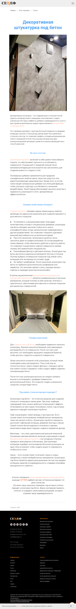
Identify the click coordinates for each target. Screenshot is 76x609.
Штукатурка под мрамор (46, 537)
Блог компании (24, 10)
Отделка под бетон (18, 211)
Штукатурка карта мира (46, 534)
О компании (13, 586)
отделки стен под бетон (24, 344)
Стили (11, 578)
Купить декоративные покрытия (48, 576)
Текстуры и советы (15, 573)
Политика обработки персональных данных (21, 600)
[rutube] (26, 524)
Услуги (12, 568)
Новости (12, 584)
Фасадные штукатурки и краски (48, 578)
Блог (11, 581)
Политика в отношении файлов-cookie (19, 601)
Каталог (12, 565)
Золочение (42, 565)
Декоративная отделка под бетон (24, 439)
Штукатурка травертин (45, 532)
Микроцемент (43, 542)
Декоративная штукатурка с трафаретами (50, 570)
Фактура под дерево (45, 581)
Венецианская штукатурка (46, 521)
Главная (12, 10)
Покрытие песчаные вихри (46, 540)
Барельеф (42, 563)
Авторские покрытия (45, 573)
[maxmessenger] (14, 524)
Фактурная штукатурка (45, 529)
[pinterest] (23, 524)
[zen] (20, 524)
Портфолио (13, 570)
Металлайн (43, 545)
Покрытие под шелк (45, 524)
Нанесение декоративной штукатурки (49, 560)
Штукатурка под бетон (20, 160)
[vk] (17, 524)
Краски (42, 547)
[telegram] (11, 524)
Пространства (13, 576)
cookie (19, 606)
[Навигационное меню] (73, 3)
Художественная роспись (46, 568)
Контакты (12, 563)
